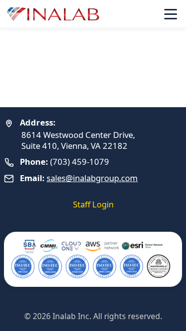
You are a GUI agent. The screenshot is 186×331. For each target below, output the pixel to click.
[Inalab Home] (53, 14)
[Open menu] (171, 14)
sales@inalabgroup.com (92, 178)
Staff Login (93, 204)
